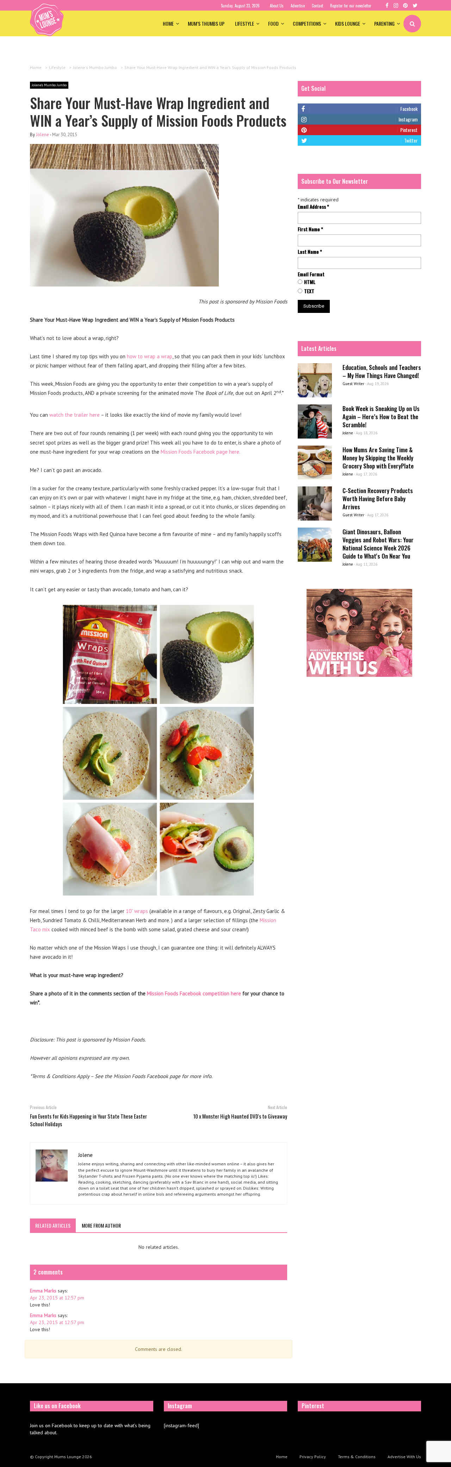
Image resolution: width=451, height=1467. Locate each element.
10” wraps (137, 911)
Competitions (307, 23)
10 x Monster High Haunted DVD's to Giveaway (240, 1116)
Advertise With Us (404, 1456)
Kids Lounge (347, 23)
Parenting (384, 23)
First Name (310, 229)
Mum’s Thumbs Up (206, 23)
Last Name (310, 251)
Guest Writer (353, 383)
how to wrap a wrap (149, 356)
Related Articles (52, 1225)
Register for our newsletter (350, 5)
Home (168, 23)
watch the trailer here (74, 414)
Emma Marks (43, 1290)
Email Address (313, 206)
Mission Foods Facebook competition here (194, 993)
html (309, 281)
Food (273, 23)
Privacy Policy (312, 1456)
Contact (317, 5)
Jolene (42, 135)
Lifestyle (244, 23)
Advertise (298, 5)
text (309, 291)
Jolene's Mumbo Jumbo (49, 85)
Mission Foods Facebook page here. (200, 451)
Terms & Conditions (357, 1456)
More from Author (101, 1225)
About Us (277, 5)
